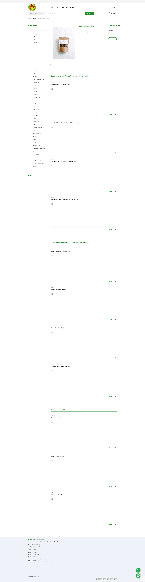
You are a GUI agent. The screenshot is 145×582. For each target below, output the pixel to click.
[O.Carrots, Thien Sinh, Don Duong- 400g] (62, 370)
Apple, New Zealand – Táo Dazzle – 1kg (60, 251)
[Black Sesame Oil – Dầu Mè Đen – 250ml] (62, 89)
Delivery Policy (32, 556)
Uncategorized (36, 145)
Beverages (35, 34)
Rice (35, 85)
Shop (58, 7)
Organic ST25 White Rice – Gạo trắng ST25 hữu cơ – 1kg (65, 122)
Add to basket (114, 38)
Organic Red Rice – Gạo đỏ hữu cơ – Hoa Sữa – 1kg (63, 161)
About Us (65, 7)
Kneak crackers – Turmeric (57, 456)
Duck (34, 73)
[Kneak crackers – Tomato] (62, 499)
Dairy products (36, 55)
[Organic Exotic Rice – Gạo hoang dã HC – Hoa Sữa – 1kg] (62, 204)
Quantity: (110, 30)
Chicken (36, 115)
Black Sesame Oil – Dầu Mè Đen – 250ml (60, 84)
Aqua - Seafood (38, 109)
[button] (109, 13)
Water (35, 46)
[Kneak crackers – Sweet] (62, 422)
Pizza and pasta (37, 133)
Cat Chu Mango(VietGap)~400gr (58, 289)
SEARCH (89, 13)
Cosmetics (37, 100)
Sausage (36, 121)
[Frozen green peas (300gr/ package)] (62, 332)
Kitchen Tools (36, 97)
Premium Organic (39, 163)
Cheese (35, 52)
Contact (73, 7)
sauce (34, 139)
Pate (34, 130)
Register (114, 7)
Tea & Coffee (37, 43)
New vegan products (38, 127)
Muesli (34, 124)
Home (52, 7)
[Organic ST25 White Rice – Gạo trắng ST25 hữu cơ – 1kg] (62, 127)
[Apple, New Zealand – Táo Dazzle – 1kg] (62, 255)
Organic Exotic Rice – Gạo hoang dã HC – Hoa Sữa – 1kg (64, 199)
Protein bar (35, 136)
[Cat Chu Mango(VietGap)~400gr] (62, 294)
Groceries (35, 76)
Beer (35, 37)
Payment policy (32, 552)
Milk (35, 70)
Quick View (84, 108)
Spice (35, 94)
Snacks (34, 18)
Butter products (38, 61)
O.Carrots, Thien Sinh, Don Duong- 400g (60, 366)
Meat (34, 106)
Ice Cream (37, 64)
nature (36, 103)
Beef (35, 112)
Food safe (36, 154)
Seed (35, 88)
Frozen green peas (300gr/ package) (59, 327)
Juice (35, 40)
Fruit (35, 157)
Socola (36, 91)
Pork (35, 118)
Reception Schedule (33, 554)
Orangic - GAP (38, 160)
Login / (110, 7)
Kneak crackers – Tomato (57, 494)
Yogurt (34, 166)
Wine (35, 49)
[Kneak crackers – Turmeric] (62, 460)
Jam (35, 67)
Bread (35, 58)
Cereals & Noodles (39, 79)
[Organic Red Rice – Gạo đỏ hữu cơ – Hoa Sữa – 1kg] (62, 165)
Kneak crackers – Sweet (57, 417)
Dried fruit (36, 82)
